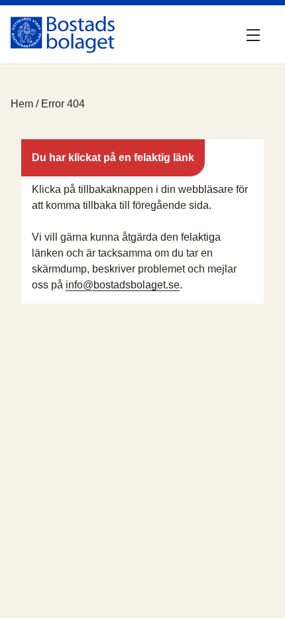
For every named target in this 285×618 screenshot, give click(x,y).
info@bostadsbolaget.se (123, 284)
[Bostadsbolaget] (63, 34)
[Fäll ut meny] (255, 34)
